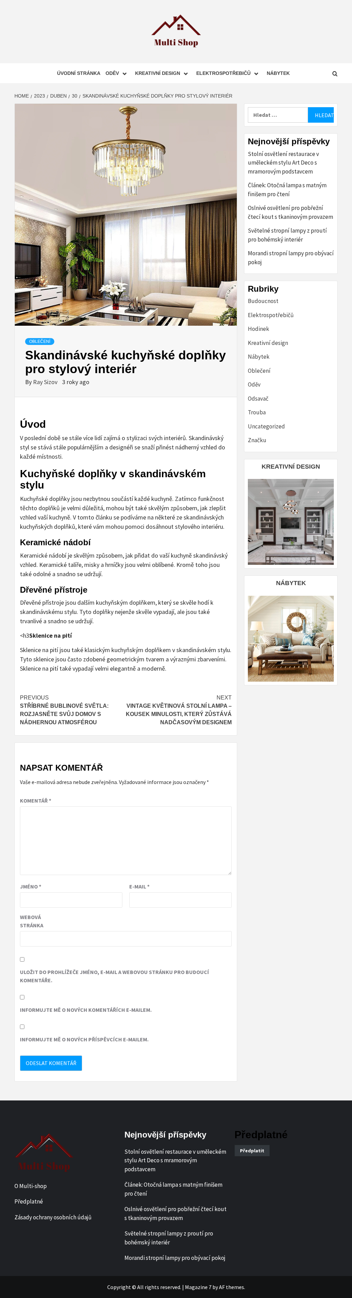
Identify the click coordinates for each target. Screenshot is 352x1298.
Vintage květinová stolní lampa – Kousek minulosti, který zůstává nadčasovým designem (179, 710)
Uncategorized (266, 426)
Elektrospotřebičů (223, 73)
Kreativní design (157, 73)
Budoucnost (263, 301)
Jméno (30, 886)
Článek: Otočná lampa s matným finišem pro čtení (287, 189)
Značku (257, 440)
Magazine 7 (198, 1287)
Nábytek (278, 73)
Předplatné (28, 1201)
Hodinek (258, 329)
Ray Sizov (46, 382)
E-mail (139, 886)
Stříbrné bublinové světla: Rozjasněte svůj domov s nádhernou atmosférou (64, 710)
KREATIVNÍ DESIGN (291, 466)
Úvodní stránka (78, 73)
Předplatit (252, 1151)
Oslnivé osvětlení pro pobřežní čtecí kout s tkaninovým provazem (290, 212)
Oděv (112, 73)
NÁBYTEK (291, 583)
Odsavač (258, 398)
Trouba (257, 412)
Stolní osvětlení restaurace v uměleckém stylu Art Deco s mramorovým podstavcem (283, 162)
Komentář (35, 800)
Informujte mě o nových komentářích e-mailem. (86, 1009)
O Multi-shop (30, 1186)
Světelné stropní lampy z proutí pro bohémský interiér (287, 235)
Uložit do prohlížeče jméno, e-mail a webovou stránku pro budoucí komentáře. (114, 976)
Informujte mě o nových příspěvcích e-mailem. (84, 1039)
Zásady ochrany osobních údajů (52, 1217)
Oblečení (39, 341)
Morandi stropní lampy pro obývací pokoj (291, 257)
